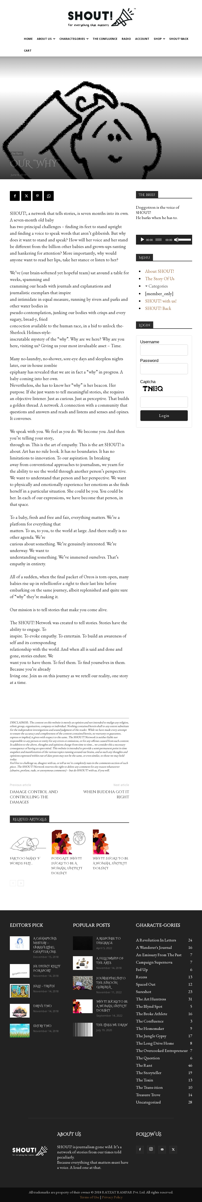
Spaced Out (145, 984)
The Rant (16, 153)
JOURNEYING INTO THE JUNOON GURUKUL (111, 982)
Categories (158, 286)
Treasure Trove (148, 1094)
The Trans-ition (149, 1087)
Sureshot (143, 991)
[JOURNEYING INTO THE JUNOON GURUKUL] (83, 983)
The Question (148, 1058)
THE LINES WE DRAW (111, 1025)
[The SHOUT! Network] (101, 16)
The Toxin (144, 1080)
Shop (158, 39)
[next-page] (21, 883)
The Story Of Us (159, 278)
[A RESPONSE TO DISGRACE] (83, 943)
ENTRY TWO (42, 1026)
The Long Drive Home (155, 1043)
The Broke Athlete (151, 1013)
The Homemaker (150, 1028)
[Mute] (176, 239)
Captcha (147, 381)
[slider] (184, 239)
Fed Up (142, 969)
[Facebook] (15, 196)
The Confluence (105, 39)
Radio (126, 39)
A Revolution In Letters (156, 940)
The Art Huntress (151, 999)
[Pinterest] (37, 196)
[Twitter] (26, 196)
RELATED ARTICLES (29, 819)
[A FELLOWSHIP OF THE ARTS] (83, 963)
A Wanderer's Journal (154, 947)
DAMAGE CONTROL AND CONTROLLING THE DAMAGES (34, 797)
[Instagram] (151, 1149)
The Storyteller (148, 1072)
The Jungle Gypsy (151, 1035)
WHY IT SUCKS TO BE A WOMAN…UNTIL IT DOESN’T (110, 863)
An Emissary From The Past (159, 954)
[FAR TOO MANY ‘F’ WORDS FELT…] (28, 841)
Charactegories (72, 39)
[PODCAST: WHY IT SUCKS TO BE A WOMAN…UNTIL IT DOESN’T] (69, 841)
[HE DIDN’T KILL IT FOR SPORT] (20, 971)
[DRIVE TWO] (20, 1011)
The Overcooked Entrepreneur (162, 1050)
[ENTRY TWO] (20, 1030)
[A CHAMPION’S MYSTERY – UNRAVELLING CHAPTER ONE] (20, 943)
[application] (164, 240)
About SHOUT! (159, 271)
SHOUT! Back (178, 39)
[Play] (142, 239)
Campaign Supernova (154, 962)
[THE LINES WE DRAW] (83, 1029)
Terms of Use (89, 1197)
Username (149, 342)
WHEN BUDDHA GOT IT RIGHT (106, 794)
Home (28, 39)
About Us (44, 39)
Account (142, 39)
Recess (141, 977)
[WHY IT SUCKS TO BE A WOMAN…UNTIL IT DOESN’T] (111, 841)
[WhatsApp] (49, 196)
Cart (28, 50)
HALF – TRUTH (44, 986)
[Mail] (162, 1150)
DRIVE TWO (42, 1006)
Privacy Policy (112, 1197)
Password (149, 360)
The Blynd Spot (149, 1006)
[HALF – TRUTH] (20, 991)
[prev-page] (13, 883)
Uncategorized (148, 1102)
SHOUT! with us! (160, 301)
